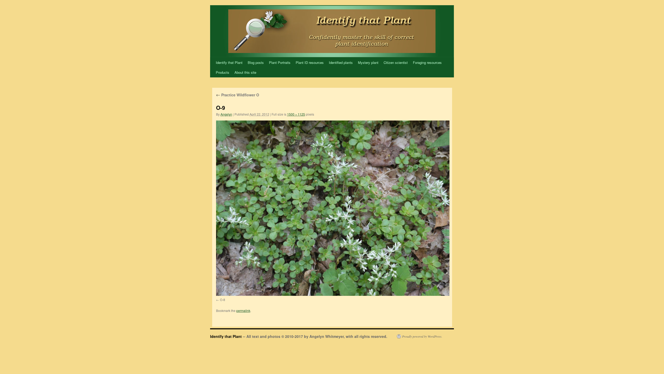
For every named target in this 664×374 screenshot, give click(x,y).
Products (222, 72)
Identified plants (341, 62)
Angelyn (226, 114)
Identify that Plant (229, 62)
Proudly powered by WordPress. (422, 336)
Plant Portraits (279, 62)
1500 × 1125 (296, 114)
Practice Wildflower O (237, 94)
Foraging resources (427, 62)
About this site (245, 72)
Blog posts (256, 62)
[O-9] (332, 208)
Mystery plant (368, 62)
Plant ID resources (310, 62)
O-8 (222, 299)
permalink (243, 310)
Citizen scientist (396, 62)
